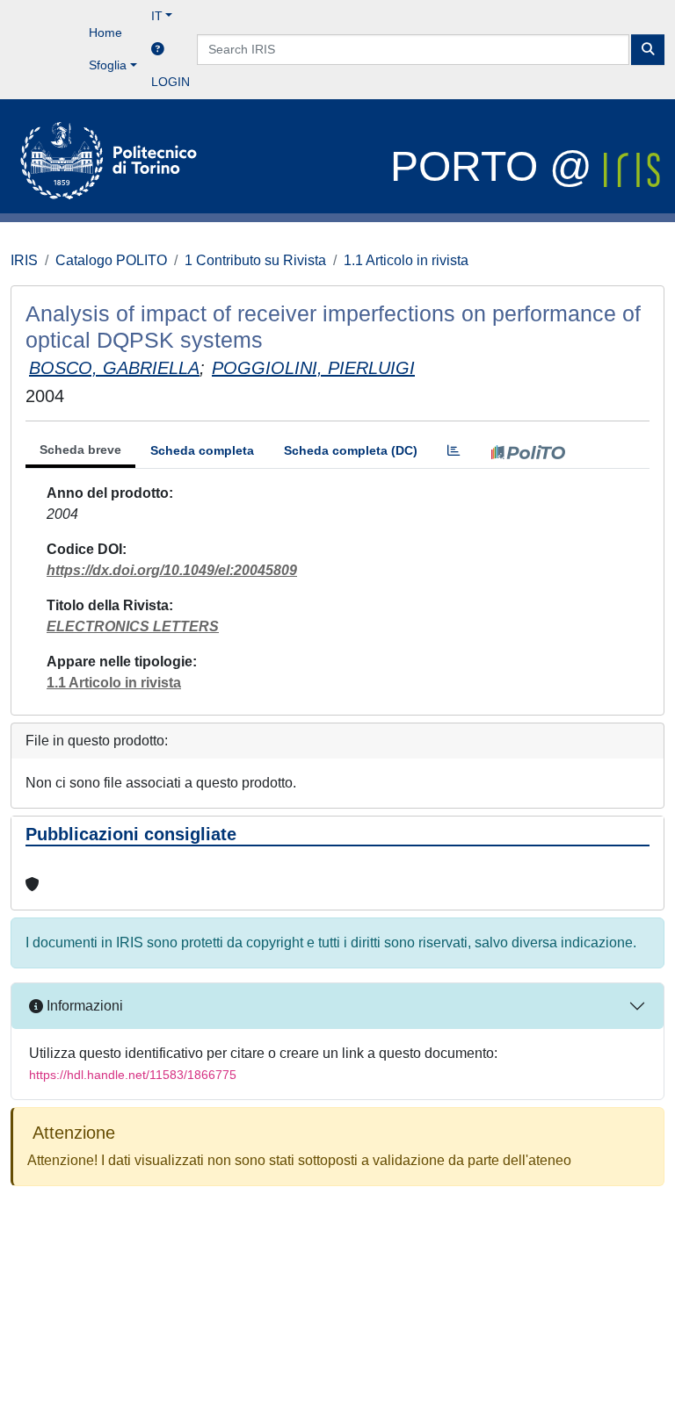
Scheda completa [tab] (202, 450)
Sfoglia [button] (108, 65)
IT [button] (157, 16)
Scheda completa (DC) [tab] (350, 450)
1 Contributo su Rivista (255, 260)
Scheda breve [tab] (80, 449)
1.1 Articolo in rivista (406, 260)
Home (105, 32)
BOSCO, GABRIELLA (114, 368)
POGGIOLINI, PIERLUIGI (313, 368)
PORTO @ (497, 166)
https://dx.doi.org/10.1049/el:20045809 (172, 570)
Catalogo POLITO (111, 260)
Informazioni (83, 1005)
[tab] (453, 450)
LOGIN (170, 82)
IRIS (24, 260)
